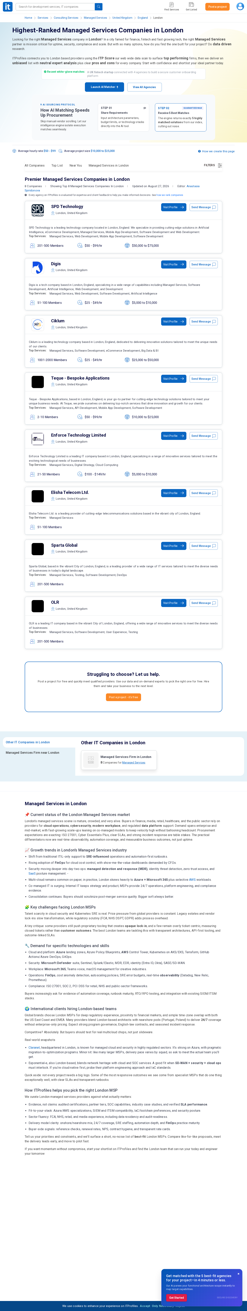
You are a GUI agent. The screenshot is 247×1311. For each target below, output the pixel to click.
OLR (55, 602)
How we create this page (218, 151)
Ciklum (57, 320)
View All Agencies (144, 87)
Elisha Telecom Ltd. (70, 492)
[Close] (238, 1274)
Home (28, 17)
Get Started (176, 1297)
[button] (98, 6)
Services (43, 17)
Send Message (201, 207)
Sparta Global (64, 545)
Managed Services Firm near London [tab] (32, 752)
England (143, 17)
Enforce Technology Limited (78, 435)
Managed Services (95, 17)
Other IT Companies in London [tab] (28, 742)
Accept (145, 1306)
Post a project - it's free (123, 697)
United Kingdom (122, 17)
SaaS (32, 873)
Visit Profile (170, 207)
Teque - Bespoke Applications (80, 378)
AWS (192, 880)
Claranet (34, 1047)
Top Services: (38, 236)
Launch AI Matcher (103, 86)
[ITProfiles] (8, 7)
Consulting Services (66, 17)
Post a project (217, 6)
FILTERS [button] (210, 165)
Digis (56, 263)
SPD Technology (67, 206)
